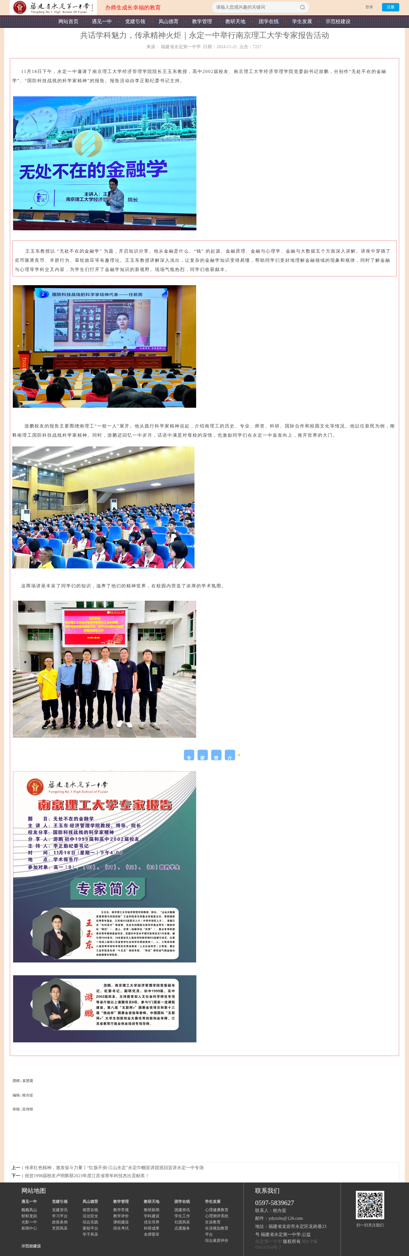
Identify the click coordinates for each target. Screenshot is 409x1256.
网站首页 (68, 21)
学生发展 (302, 21)
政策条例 (60, 1222)
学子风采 (90, 1234)
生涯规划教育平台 (216, 1231)
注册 (391, 7)
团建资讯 (182, 1210)
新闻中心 (29, 1228)
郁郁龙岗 (29, 1216)
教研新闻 (151, 1210)
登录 (369, 7)
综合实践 (90, 1222)
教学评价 (121, 1216)
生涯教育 (213, 1222)
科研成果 (151, 1228)
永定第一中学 (268, 1241)
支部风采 (60, 1228)
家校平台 (90, 1228)
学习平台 (60, 1216)
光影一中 (29, 1222)
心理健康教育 (216, 1210)
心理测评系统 (216, 1216)
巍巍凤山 (29, 1210)
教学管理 (202, 21)
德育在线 (90, 1210)
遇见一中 (102, 21)
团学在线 (269, 21)
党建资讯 (60, 1210)
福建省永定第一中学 (181, 46)
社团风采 (182, 1222)
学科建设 (151, 1216)
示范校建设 (338, 21)
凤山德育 (169, 21)
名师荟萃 (151, 1234)
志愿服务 (182, 1228)
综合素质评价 (216, 1240)
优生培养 (151, 1222)
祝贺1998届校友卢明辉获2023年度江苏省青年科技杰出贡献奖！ (87, 1175)
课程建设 (121, 1222)
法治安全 (90, 1216)
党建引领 (135, 21)
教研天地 (235, 21)
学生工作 (182, 1216)
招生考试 (121, 1228)
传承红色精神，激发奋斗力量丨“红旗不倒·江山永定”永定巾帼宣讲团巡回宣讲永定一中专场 (114, 1167)
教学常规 (121, 1210)
